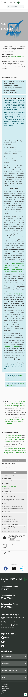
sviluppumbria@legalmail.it (10, 625)
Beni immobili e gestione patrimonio (13, 506)
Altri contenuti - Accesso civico (11, 524)
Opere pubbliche (8, 516)
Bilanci (5, 503)
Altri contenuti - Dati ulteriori (11, 531)
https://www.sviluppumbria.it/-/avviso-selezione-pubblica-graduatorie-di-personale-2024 (15, 421)
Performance (7, 489)
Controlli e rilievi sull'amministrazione (13, 509)
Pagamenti (6, 514)
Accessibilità (5, 685)
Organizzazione (7, 478)
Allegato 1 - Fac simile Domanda (15, 384)
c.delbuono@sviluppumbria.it (15, 540)
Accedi (2, 694)
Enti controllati (7, 491)
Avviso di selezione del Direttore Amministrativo (14, 377)
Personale (6, 483)
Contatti (4, 690)
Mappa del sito (5, 692)
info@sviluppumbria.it (9, 622)
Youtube (6, 646)
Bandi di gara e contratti (10, 496)
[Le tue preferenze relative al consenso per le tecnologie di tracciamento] (25, 694)
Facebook (6, 637)
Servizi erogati (7, 511)
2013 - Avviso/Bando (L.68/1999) (12, 435)
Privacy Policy (5, 688)
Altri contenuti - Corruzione (11, 522)
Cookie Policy (5, 686)
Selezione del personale (10, 486)
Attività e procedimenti (9, 494)
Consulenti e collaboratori (10, 481)
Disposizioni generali (9, 476)
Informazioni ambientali (10, 519)
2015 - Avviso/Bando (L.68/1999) (12, 437)
